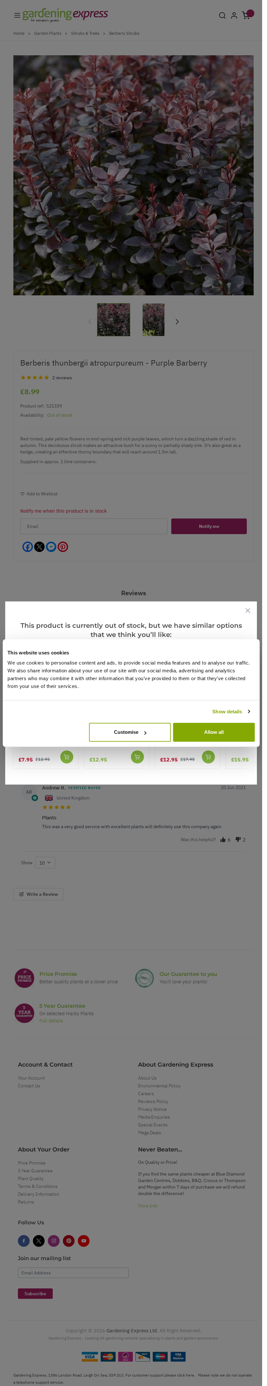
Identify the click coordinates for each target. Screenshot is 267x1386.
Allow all (214, 732)
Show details (227, 711)
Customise (126, 732)
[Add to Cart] (66, 756)
